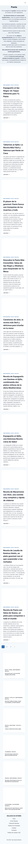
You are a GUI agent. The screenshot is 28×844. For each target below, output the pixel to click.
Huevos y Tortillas (10, 697)
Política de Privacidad (14, 825)
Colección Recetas (14, 823)
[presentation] (14, 74)
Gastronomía (8, 804)
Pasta (12, 85)
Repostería (12, 725)
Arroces (7, 778)
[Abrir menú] (25, 3)
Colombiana (8, 751)
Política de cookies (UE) (14, 832)
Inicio (14, 818)
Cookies (14, 828)
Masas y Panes (8, 669)
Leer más (6, 117)
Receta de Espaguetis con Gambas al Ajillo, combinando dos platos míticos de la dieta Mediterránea (13, 382)
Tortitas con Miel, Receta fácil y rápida (13, 728)
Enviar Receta (14, 821)
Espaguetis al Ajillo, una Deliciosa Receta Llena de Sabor (13, 439)
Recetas (17, 85)
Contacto (14, 830)
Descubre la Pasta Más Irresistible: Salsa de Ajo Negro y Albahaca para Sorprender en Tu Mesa (13, 266)
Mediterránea (6, 85)
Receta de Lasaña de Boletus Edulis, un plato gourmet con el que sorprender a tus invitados (13, 556)
